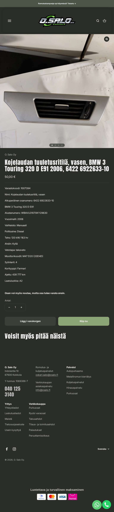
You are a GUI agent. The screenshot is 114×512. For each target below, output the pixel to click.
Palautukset (35, 429)
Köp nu (84, 321)
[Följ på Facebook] (7, 449)
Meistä (8, 418)
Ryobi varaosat (37, 413)
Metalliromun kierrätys (78, 376)
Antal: (8, 300)
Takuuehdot (35, 418)
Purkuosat (72, 393)
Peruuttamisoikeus (39, 435)
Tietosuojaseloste (14, 424)
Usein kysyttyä (13, 429)
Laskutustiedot (13, 413)
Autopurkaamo (74, 370)
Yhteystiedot (12, 407)
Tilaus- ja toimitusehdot (42, 424)
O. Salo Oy (10, 154)
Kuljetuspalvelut (75, 382)
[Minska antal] (9, 307)
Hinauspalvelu (74, 387)
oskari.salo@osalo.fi (47, 374)
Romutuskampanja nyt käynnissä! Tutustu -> (57, 3)
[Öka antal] (21, 307)
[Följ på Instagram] (14, 449)
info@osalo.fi (43, 389)
